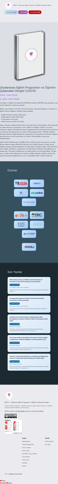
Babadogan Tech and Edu (15, 474)
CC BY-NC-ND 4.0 (21, 411)
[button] (11, 12)
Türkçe (3, 480)
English (3, 483)
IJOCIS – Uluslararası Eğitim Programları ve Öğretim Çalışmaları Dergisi (32, 5)
